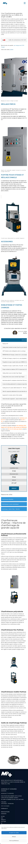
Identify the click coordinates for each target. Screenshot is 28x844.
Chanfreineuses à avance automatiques (10, 504)
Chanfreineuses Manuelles (7, 499)
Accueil (3, 816)
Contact (14, 488)
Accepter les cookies (14, 832)
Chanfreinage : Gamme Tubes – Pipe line (11, 509)
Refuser (14, 836)
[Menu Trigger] (25, 3)
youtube (11, 49)
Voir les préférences (14, 840)
